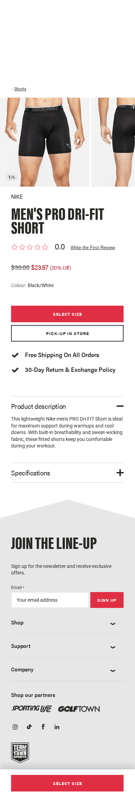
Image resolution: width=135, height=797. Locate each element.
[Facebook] (43, 727)
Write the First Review (93, 247)
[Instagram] (15, 727)
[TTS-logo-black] (20, 755)
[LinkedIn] (57, 727)
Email (17, 587)
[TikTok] (29, 727)
